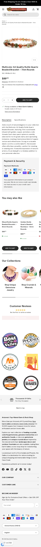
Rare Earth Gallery (12, 539)
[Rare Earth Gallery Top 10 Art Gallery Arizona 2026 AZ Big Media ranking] (10, 383)
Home (3, 21)
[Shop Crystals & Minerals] (29, 274)
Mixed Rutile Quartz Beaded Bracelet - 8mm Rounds (10, 224)
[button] (38, 9)
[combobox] (20, 15)
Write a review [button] (20, 318)
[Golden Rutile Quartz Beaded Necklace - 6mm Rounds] (28, 211)
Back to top (20, 408)
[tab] (6, 120)
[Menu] (3, 9)
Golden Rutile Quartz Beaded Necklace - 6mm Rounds (27, 225)
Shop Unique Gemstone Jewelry (10, 287)
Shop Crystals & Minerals (28, 286)
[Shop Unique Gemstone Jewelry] (10, 274)
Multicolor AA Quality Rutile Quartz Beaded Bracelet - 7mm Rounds (19, 23)
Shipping (5, 82)
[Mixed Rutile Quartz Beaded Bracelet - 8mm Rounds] (10, 211)
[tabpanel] (20, 139)
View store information (12, 111)
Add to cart (27, 100)
